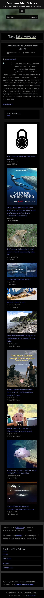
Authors (6, 563)
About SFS (7, 559)
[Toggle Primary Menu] (22, 11)
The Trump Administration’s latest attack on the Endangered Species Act (20, 252)
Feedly (19, 536)
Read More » (7, 104)
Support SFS (7, 568)
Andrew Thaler (30, 52)
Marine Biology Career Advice (18, 279)
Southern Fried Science (22, 3)
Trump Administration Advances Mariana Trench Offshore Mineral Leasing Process (20, 392)
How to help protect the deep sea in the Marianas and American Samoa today (21, 338)
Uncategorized (10, 59)
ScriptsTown (32, 595)
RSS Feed (20, 528)
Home (5, 554)
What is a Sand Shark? (16, 302)
